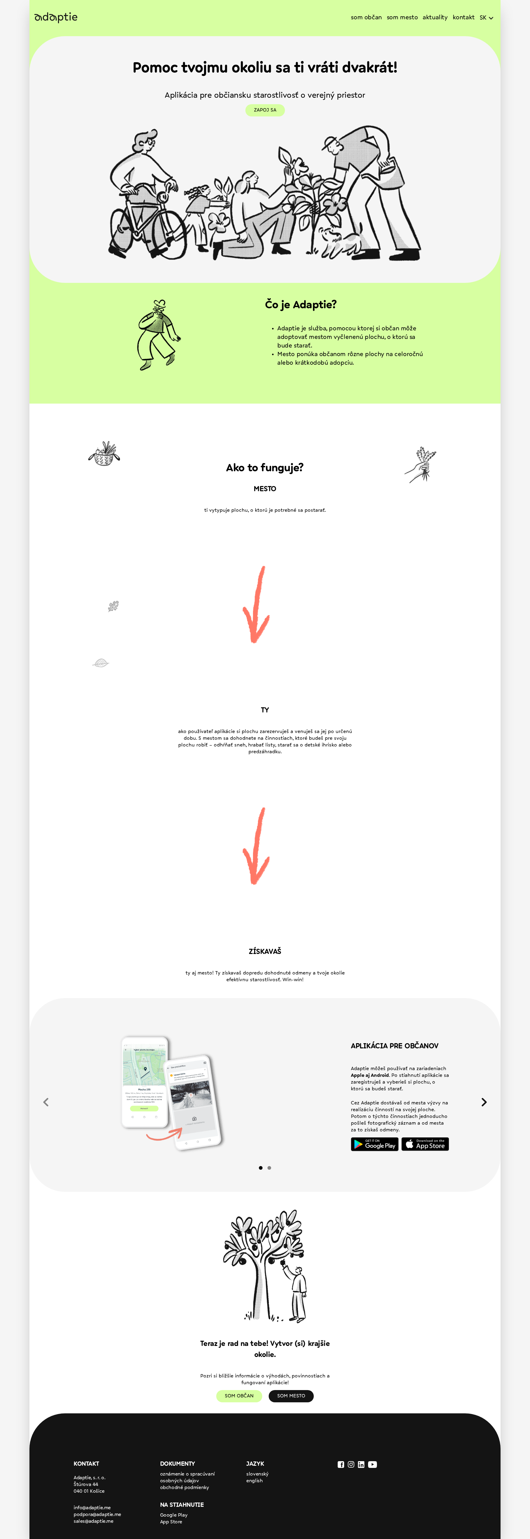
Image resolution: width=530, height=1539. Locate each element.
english (254, 1481)
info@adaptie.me (92, 1508)
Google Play (174, 1515)
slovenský (257, 1474)
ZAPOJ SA (265, 110)
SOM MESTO (291, 1396)
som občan (366, 18)
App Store (171, 1522)
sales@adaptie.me (93, 1521)
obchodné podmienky (184, 1487)
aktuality (435, 18)
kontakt (464, 18)
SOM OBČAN (239, 1396)
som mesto (402, 18)
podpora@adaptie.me (97, 1514)
